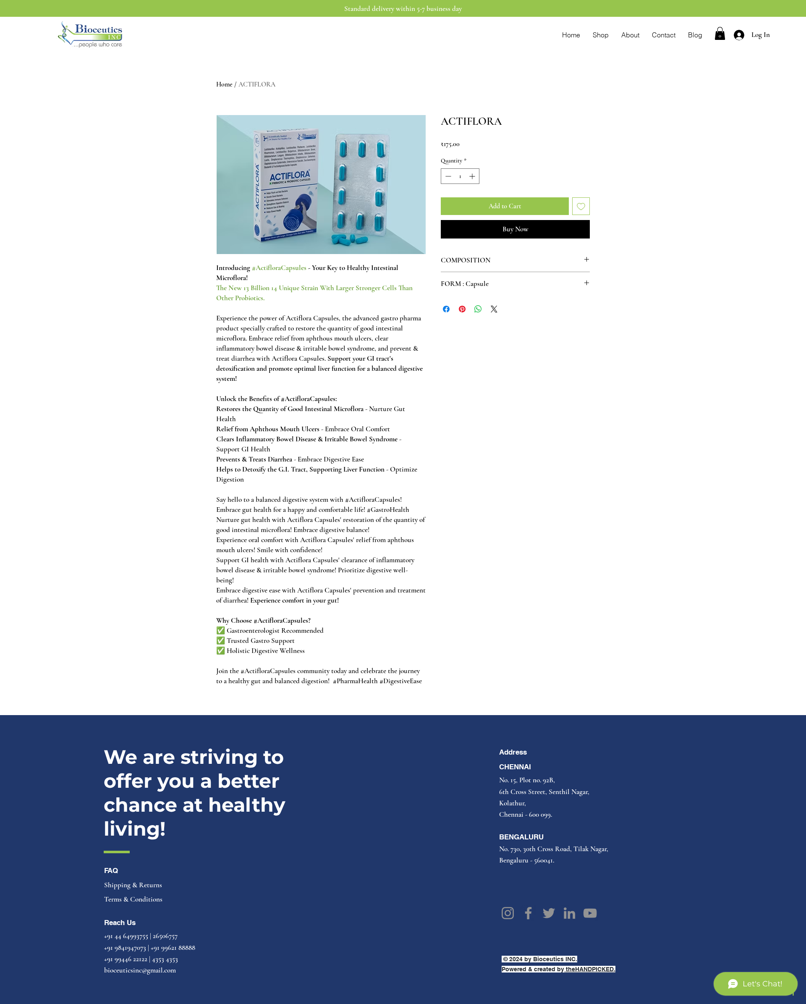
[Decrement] (447, 176)
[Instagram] (508, 913)
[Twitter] (549, 913)
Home (224, 84)
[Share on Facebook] (446, 309)
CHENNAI (515, 767)
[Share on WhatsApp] (478, 309)
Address (513, 752)
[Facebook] (528, 913)
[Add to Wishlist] (581, 206)
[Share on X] (494, 309)
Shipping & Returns (134, 885)
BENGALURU (521, 837)
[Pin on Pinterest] (462, 309)
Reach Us (120, 922)
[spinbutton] (460, 176)
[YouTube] (590, 913)
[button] (719, 33)
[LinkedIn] (569, 913)
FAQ (111, 870)
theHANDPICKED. (589, 969)
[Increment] (473, 176)
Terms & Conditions (133, 899)
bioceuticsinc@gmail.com (140, 970)
